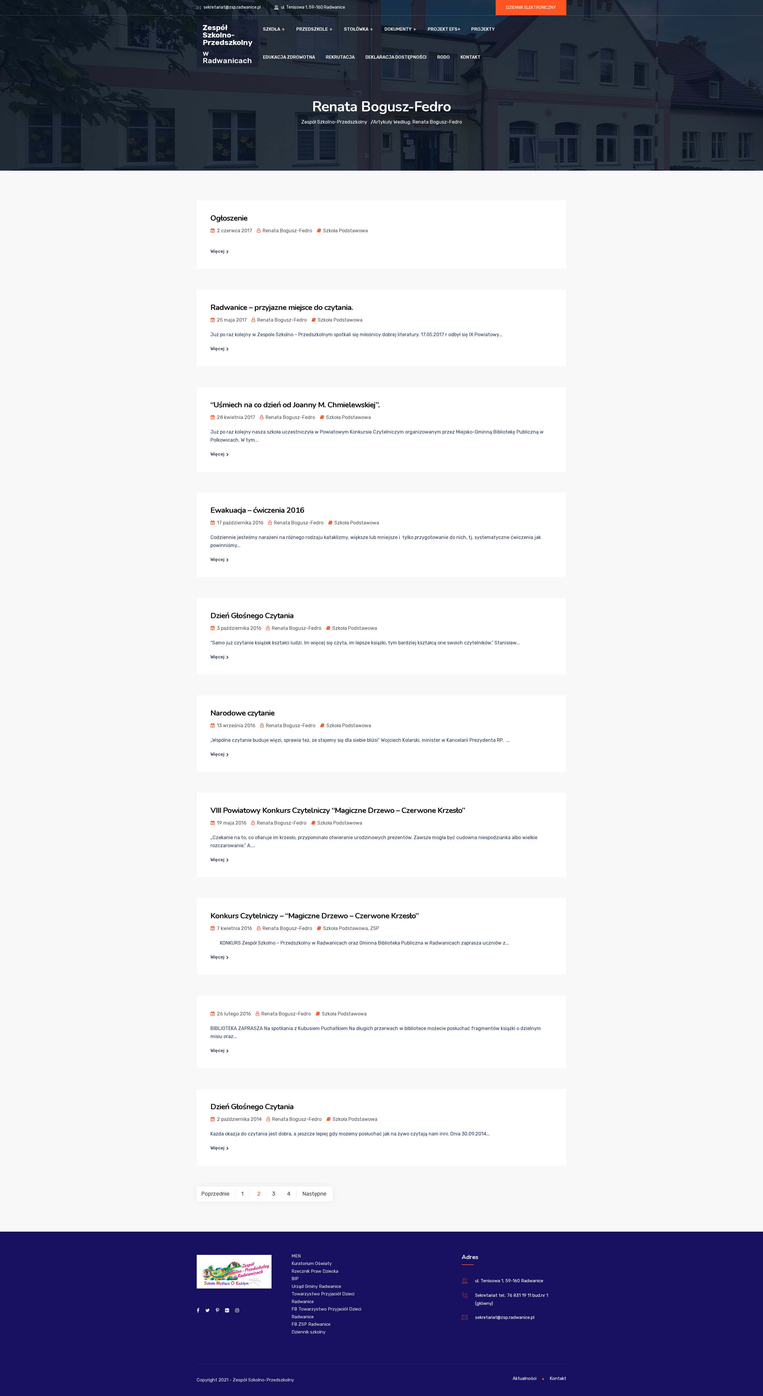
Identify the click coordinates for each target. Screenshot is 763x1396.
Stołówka (356, 29)
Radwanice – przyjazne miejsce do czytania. (281, 307)
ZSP (374, 928)
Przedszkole (312, 29)
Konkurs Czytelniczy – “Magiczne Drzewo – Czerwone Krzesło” (314, 916)
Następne (314, 1194)
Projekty (483, 29)
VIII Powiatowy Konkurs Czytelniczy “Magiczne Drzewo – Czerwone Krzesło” (337, 810)
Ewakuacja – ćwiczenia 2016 (257, 510)
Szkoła (271, 29)
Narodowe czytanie (242, 713)
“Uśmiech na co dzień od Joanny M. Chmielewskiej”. (295, 405)
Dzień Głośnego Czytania (252, 615)
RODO (443, 57)
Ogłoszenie (228, 218)
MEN (296, 1256)
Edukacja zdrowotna (289, 57)
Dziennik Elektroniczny (531, 7)
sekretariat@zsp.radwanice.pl (232, 7)
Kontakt (470, 57)
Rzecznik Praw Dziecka (314, 1271)
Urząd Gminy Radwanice (316, 1286)
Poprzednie (215, 1194)
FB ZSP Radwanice (311, 1324)
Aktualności (524, 1378)
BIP (295, 1278)
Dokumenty (398, 29)
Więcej (217, 251)
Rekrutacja (340, 57)
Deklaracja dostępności (396, 57)
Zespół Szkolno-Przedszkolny (227, 34)
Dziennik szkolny (308, 1332)
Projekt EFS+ (444, 29)
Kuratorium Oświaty (311, 1263)
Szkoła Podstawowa (345, 230)
